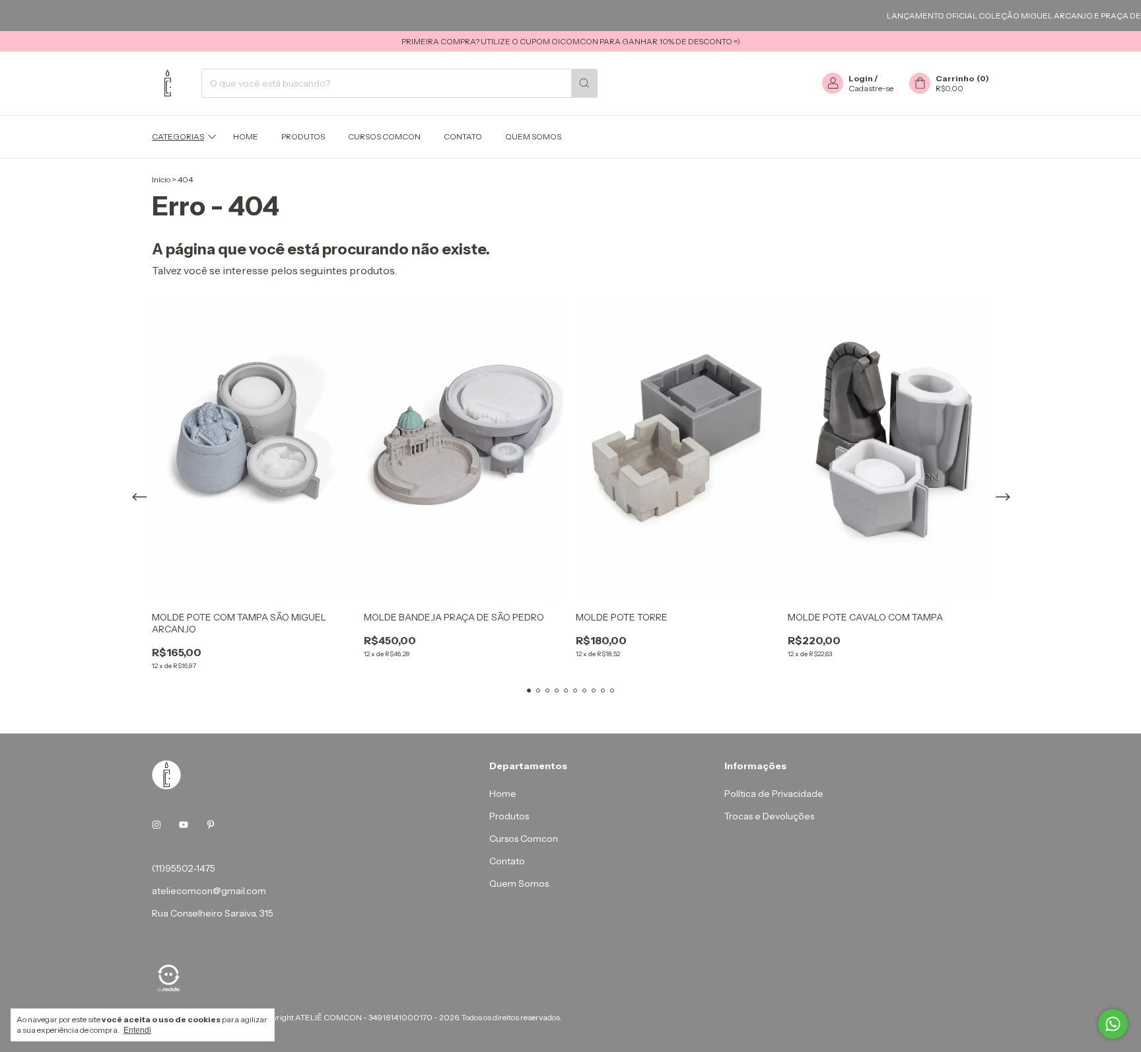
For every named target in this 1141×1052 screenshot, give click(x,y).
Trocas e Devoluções (769, 816)
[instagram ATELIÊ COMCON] (156, 825)
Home (245, 136)
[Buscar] (584, 83)
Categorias (178, 136)
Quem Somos (533, 136)
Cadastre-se (870, 88)
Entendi (137, 1030)
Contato (463, 136)
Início (161, 179)
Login (860, 78)
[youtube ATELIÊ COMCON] (183, 825)
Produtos (303, 136)
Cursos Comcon (384, 136)
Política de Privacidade (773, 794)
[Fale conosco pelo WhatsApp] (1113, 1024)
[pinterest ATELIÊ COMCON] (210, 825)
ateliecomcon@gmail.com (209, 891)
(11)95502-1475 (183, 868)
